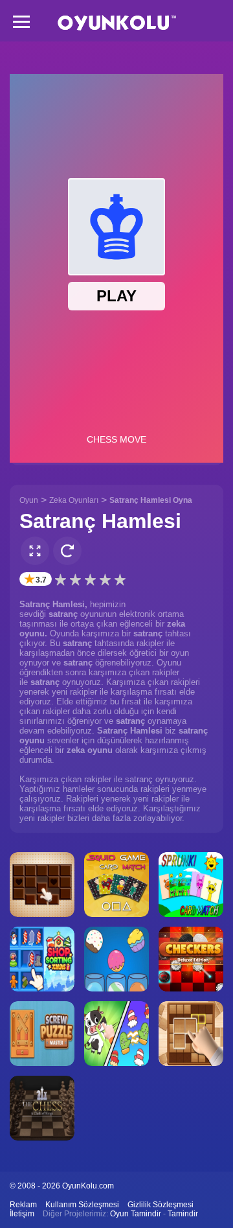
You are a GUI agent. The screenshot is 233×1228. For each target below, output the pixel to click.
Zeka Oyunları (73, 500)
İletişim (22, 1213)
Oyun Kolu (117, 23)
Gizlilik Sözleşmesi (161, 1204)
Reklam (23, 1204)
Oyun (28, 500)
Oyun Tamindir (135, 1213)
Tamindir (183, 1213)
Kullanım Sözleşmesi (82, 1204)
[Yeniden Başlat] (67, 551)
